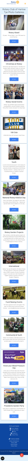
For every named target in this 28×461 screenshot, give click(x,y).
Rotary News (14, 446)
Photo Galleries (14, 428)
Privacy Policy (14, 435)
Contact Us (14, 433)
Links (15, 431)
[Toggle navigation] (25, 4)
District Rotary (14, 444)
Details (14, 41)
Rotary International (14, 441)
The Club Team (14, 430)
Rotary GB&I (14, 442)
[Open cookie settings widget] (2, 458)
